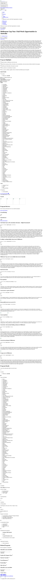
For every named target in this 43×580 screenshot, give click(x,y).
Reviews (5, 22)
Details (5, 23)
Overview (5, 21)
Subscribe (2, 552)
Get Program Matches (8, 7)
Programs (5, 24)
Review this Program (3, 210)
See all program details (4, 193)
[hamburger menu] (5, 10)
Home (4, 12)
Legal (9, 575)
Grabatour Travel (5, 17)
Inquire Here (2, 28)
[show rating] (1, 227)
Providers (4, 14)
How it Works (2, 7)
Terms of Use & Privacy (4, 575)
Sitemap (11, 575)
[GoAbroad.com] (2, 0)
